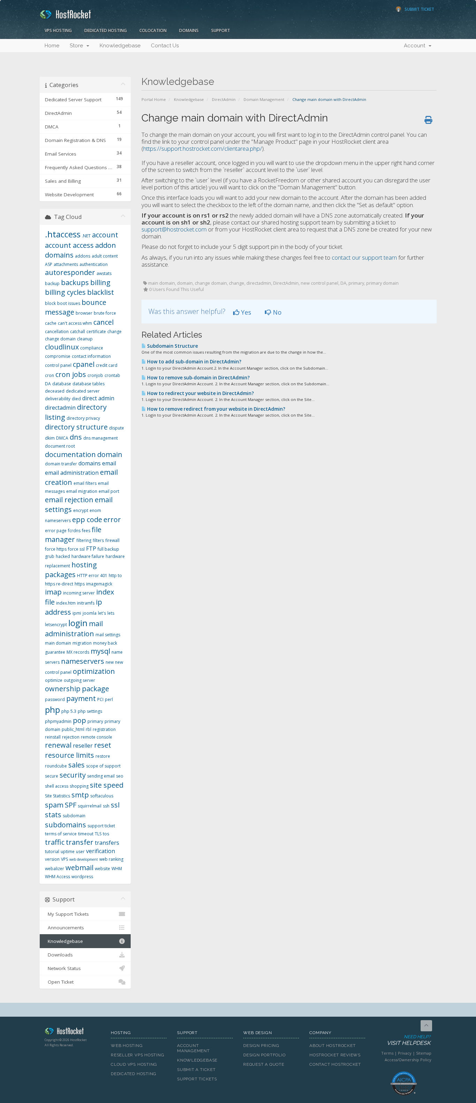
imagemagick (99, 584)
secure (51, 776)
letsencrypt (56, 625)
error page (56, 531)
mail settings (107, 635)
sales (76, 765)
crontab (112, 375)
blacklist (100, 292)
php (52, 709)
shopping (79, 786)
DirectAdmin (224, 99)
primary (95, 721)
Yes (245, 312)
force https (56, 549)
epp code (87, 519)
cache (50, 323)
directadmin (60, 407)
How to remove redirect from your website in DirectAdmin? (215, 409)
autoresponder (70, 272)
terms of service (61, 834)
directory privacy (83, 418)
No (276, 312)
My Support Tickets (67, 914)
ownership (62, 688)
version (52, 859)
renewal (58, 745)
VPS (64, 859)
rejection (70, 737)
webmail (79, 867)
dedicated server (83, 391)
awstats (104, 273)
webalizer (54, 869)
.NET (86, 236)
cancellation (57, 331)
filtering (83, 540)
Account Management (193, 1048)
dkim (50, 438)
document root (60, 446)
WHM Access (57, 877)
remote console (96, 737)
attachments (66, 264)
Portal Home (153, 99)
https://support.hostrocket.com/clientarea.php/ (202, 148)
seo (119, 776)
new (110, 662)
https (80, 584)
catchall (77, 331)
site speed (106, 785)
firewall (112, 540)
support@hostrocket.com (174, 229)
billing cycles (65, 292)
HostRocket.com (72, 1032)
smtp (80, 794)
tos (106, 834)
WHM (117, 869)
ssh (106, 806)
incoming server (79, 593)
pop (79, 720)
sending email (101, 776)
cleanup (85, 339)
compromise (57, 356)
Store (78, 45)
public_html (73, 729)
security (73, 775)
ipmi (76, 613)
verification (100, 851)
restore (102, 756)
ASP (48, 264)
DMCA (62, 438)
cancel (103, 322)
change (114, 331)
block (50, 303)
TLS (98, 834)
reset (102, 745)
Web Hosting (127, 1045)
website (102, 869)
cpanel (83, 364)
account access (69, 245)
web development (83, 859)
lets (110, 613)
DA (48, 384)
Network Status (63, 968)
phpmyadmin (58, 721)
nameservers (82, 661)
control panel (58, 365)
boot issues (68, 303)
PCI (100, 699)
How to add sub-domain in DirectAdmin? (193, 362)
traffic (54, 842)
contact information (91, 356)
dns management (100, 438)
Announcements (64, 927)
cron (49, 375)
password (55, 699)
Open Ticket (59, 982)
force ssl (76, 549)
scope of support (103, 766)
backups (75, 282)
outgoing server (79, 680)
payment (81, 698)
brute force (105, 313)
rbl (88, 729)
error (112, 519)
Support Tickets (197, 1079)
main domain (58, 643)
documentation (70, 454)
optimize (53, 680)
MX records (78, 652)
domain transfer (61, 464)
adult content (105, 256)
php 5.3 (68, 711)
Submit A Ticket (196, 1069)
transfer (79, 842)
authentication (93, 264)
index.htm (66, 603)
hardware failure (87, 556)
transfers (107, 842)
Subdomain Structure (172, 346)
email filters (85, 483)
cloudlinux (62, 347)
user (80, 851)
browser (84, 313)
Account (416, 45)
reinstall (53, 737)
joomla (90, 613)
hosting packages (71, 570)
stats (53, 814)
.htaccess (62, 234)
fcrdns (74, 531)
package (95, 688)
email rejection (69, 499)
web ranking (111, 859)
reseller (83, 745)
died (76, 399)
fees (86, 531)
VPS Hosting (58, 30)
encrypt (80, 510)
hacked (63, 556)
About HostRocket (332, 1045)
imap (53, 592)
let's (102, 613)
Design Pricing (261, 1045)
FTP (91, 548)
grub (49, 556)
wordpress (82, 877)
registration (104, 729)
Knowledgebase (120, 45)
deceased (54, 391)
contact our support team (363, 257)
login (77, 623)
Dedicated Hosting (105, 30)
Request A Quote (263, 1064)
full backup (108, 549)
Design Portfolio (264, 1055)
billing (100, 282)
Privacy (405, 1053)
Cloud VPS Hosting (134, 1064)
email (109, 463)
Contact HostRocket (335, 1064)
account (105, 234)
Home (52, 45)
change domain (60, 339)
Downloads (59, 955)
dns (76, 437)
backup (52, 283)
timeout (85, 834)
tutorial (52, 851)
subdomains (65, 824)
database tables (88, 384)
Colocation (153, 30)
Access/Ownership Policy (408, 1059)
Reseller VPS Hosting (137, 1055)
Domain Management (264, 99)
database (61, 384)
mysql (100, 651)
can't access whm (75, 323)
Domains (189, 30)
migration (82, 643)
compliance (91, 348)
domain (109, 454)
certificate (96, 331)
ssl (115, 805)
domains (89, 463)
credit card (106, 365)
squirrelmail (89, 806)
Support (220, 30)
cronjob (95, 375)
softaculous (101, 796)
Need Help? (408, 1040)
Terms (387, 1053)
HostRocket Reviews (335, 1055)
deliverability (57, 399)
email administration (72, 472)
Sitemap (423, 1053)
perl (109, 699)
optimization (94, 671)
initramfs (85, 603)
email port (109, 491)
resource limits (69, 755)
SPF (70, 805)
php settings (90, 711)
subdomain (74, 816)
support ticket (101, 826)
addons (82, 256)
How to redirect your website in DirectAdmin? (200, 393)
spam (54, 805)
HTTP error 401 (92, 575)
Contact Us (165, 45)
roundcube (56, 766)
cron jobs (70, 374)
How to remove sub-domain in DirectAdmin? (198, 378)
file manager (73, 534)
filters (98, 540)
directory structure (76, 427)
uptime (68, 851)
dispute (116, 428)
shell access (56, 786)
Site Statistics (57, 796)
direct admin (98, 398)
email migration (81, 491)
